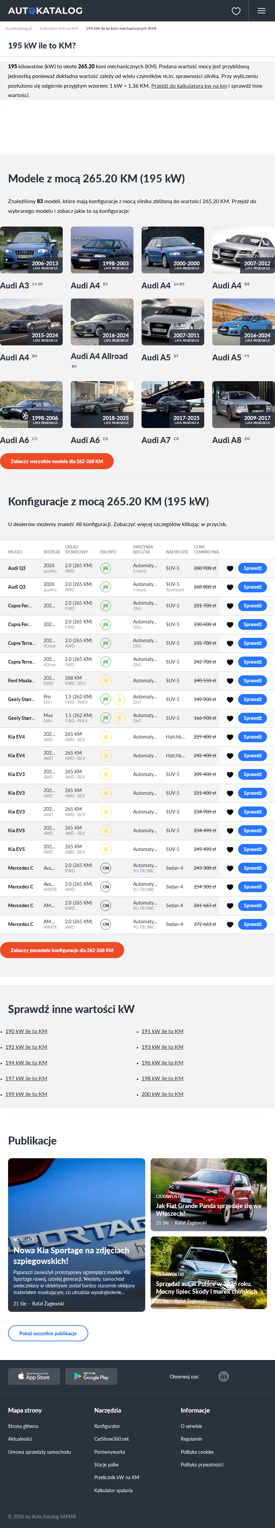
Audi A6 (18, 439)
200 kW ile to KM (162, 1094)
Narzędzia (107, 1410)
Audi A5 (160, 356)
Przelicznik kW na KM (116, 1477)
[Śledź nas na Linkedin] (223, 1376)
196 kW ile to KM (162, 1062)
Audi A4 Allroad (99, 360)
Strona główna (23, 1426)
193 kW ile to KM (162, 1046)
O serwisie (191, 1426)
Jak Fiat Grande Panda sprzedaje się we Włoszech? (209, 1209)
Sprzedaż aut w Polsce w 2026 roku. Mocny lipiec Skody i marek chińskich (206, 1287)
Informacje (195, 1410)
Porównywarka (109, 1451)
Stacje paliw (106, 1464)
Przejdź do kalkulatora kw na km (189, 85)
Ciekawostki (170, 1196)
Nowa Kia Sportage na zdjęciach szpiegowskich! (71, 1255)
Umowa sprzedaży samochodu (39, 1451)
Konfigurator (107, 1426)
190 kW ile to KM (26, 1031)
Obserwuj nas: (184, 1376)
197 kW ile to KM (26, 1078)
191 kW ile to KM (162, 1031)
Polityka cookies (197, 1451)
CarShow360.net (111, 1438)
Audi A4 (89, 284)
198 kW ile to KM (162, 1078)
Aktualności (20, 1438)
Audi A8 (231, 439)
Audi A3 (21, 284)
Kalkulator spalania (113, 1490)
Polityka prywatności (202, 1464)
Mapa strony (25, 1410)
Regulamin (191, 1438)
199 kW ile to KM (26, 1094)
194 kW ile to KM (26, 1062)
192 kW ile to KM (26, 1046)
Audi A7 (160, 439)
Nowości (23, 1240)
